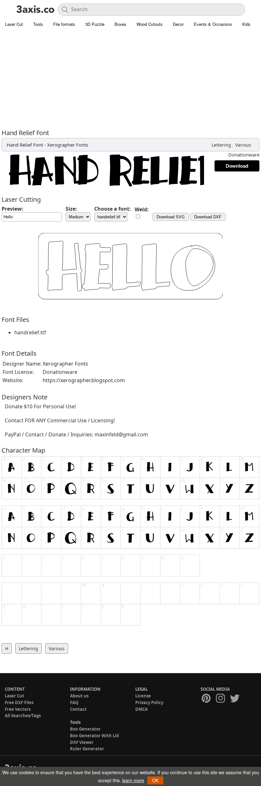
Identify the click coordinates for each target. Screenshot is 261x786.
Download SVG (171, 217)
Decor (178, 24)
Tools (38, 24)
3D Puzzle (94, 24)
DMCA (141, 709)
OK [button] (155, 780)
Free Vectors (18, 709)
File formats (64, 24)
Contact (78, 709)
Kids (246, 24)
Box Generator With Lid (94, 736)
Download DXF (208, 217)
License (143, 696)
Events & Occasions (213, 24)
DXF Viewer (82, 742)
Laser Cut (14, 24)
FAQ (74, 702)
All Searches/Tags (23, 715)
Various (243, 145)
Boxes (120, 24)
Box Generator (85, 729)
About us (79, 696)
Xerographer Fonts (67, 145)
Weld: (142, 209)
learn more (133, 780)
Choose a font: (112, 208)
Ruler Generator (87, 749)
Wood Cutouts (150, 24)
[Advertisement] (130, 78)
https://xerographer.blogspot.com (84, 380)
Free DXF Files (19, 702)
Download (237, 166)
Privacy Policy (149, 702)
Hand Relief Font (25, 145)
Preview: (12, 208)
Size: (71, 208)
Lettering (221, 145)
